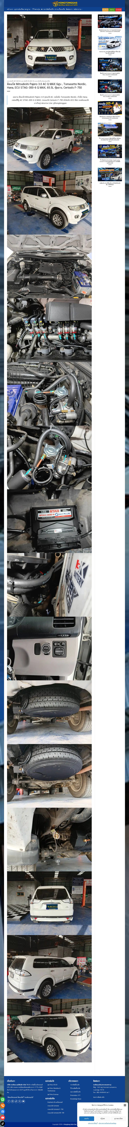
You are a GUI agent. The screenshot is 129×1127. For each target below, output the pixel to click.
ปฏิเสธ (102, 1118)
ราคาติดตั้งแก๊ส (74, 1085)
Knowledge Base (75, 1099)
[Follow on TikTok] (16, 1101)
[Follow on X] (19, 1101)
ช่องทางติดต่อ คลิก (99, 1097)
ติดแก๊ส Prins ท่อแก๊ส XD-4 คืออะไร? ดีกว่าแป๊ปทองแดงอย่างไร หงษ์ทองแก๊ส (110, 117)
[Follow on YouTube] (23, 1101)
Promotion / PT (75, 1095)
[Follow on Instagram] (12, 1101)
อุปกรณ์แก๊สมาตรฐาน (22, 9)
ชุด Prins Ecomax (52, 1094)
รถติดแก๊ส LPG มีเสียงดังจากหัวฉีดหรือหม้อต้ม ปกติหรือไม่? (110, 183)
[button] (125, 1105)
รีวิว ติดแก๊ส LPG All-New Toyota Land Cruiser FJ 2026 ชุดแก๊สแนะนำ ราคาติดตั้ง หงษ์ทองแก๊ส (110, 161)
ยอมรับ (86, 1118)
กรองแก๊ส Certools (53, 1106)
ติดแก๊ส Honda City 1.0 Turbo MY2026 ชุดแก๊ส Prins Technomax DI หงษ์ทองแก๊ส (110, 30)
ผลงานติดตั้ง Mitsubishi (14, 81)
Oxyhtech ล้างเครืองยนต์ (54, 1102)
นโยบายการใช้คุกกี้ (93, 1123)
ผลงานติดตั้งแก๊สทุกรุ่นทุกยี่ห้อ (42, 81)
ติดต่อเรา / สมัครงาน (73, 9)
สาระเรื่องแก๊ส (60, 9)
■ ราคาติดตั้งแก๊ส (47, 9)
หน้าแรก (10, 9)
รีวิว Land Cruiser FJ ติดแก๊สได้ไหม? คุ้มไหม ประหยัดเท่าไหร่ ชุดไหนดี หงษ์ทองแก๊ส (110, 139)
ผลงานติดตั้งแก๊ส (75, 1092)
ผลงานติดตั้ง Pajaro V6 (27, 81)
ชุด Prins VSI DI (52, 1085)
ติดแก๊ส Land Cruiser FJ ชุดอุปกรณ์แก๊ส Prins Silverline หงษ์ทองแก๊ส (110, 74)
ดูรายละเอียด (118, 1118)
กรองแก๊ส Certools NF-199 (55, 1113)
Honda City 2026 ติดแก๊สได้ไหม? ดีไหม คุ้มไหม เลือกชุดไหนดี (109, 52)
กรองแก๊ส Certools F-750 (55, 1109)
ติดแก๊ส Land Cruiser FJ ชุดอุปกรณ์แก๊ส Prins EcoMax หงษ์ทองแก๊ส (110, 95)
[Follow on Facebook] (8, 1101)
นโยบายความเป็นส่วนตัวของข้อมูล (107, 1123)
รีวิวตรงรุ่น (36, 9)
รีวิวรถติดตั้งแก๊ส (75, 1088)
